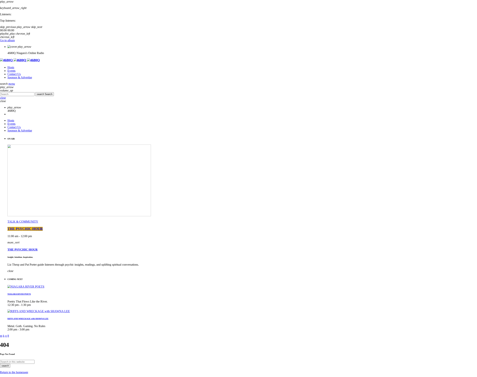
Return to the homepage (14, 372)
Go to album (7, 40)
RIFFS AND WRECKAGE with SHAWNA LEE (27, 319)
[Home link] (20, 60)
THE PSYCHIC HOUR (25, 229)
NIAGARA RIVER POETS (19, 294)
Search (44, 94)
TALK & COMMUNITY (22, 221)
